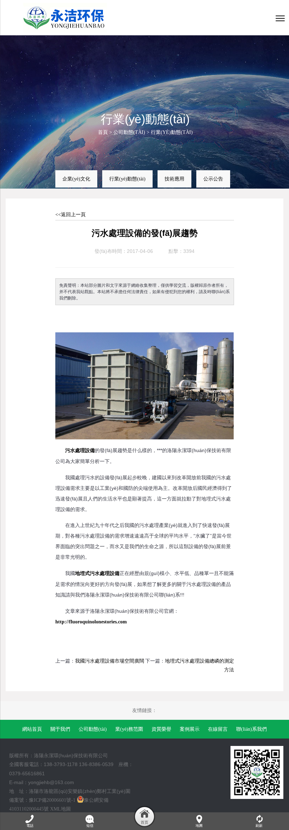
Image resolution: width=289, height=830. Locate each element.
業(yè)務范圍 (129, 729)
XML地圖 (60, 809)
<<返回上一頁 (70, 214)
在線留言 (218, 729)
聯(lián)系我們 (251, 729)
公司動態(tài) (129, 132)
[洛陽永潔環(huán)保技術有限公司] (68, 17)
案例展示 (189, 729)
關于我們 (60, 729)
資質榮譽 (161, 729)
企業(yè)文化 (76, 179)
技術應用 (174, 179)
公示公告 (213, 179)
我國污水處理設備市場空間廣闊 (109, 661)
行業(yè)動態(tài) (172, 132)
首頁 (103, 132)
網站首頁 (32, 729)
